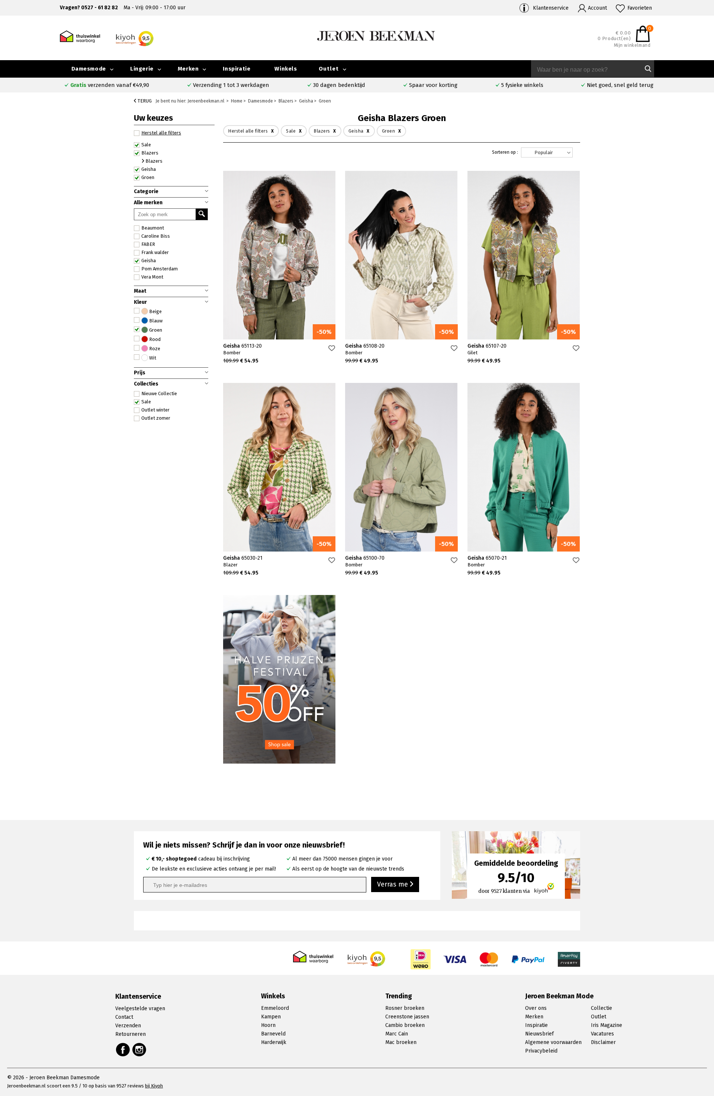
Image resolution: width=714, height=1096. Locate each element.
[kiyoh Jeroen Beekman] (367, 956)
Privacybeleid (541, 1051)
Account (597, 8)
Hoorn (268, 1025)
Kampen (271, 1017)
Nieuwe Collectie (159, 393)
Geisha (148, 260)
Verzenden (128, 1025)
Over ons (536, 1008)
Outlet (329, 68)
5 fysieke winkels (522, 85)
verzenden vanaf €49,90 (109, 85)
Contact (124, 1017)
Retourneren (130, 1034)
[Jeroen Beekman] (376, 35)
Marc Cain (396, 1034)
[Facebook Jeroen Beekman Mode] (122, 1049)
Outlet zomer (155, 418)
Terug (144, 101)
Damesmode (88, 68)
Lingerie (142, 68)
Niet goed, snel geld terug (620, 85)
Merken (188, 68)
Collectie (601, 1008)
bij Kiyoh (154, 1086)
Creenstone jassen (407, 1017)
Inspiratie (236, 68)
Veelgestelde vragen (140, 1008)
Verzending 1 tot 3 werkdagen (231, 85)
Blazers (149, 153)
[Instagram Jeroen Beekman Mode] (140, 1049)
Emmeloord (275, 1008)
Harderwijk (273, 1042)
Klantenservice (551, 8)
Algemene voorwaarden (553, 1042)
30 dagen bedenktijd (339, 85)
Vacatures (602, 1034)
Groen (147, 177)
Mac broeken (400, 1042)
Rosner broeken (404, 1008)
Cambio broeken (405, 1025)
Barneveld (273, 1034)
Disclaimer (603, 1042)
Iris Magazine (606, 1025)
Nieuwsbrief (539, 1034)
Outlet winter (155, 410)
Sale (146, 401)
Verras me (393, 884)
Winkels (285, 68)
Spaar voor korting (433, 85)
